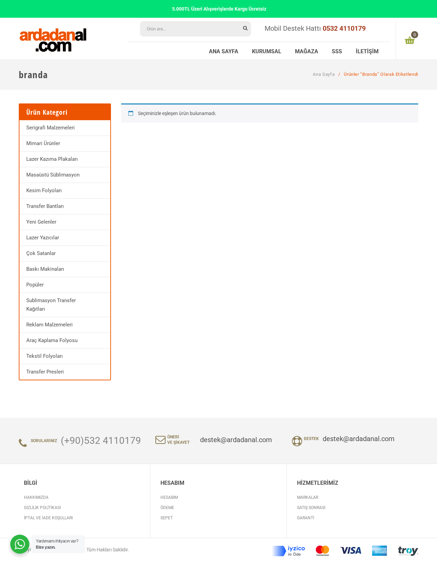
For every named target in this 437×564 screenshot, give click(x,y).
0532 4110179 (344, 28)
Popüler (35, 285)
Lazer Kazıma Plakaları (52, 159)
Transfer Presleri (45, 372)
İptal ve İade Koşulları (48, 518)
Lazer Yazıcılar (42, 238)
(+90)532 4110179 (101, 440)
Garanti (305, 518)
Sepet (166, 518)
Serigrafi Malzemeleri (50, 128)
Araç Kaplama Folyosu (51, 340)
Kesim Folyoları (44, 190)
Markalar (307, 497)
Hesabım (169, 497)
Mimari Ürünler (43, 143)
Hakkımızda (36, 497)
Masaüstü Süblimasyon (53, 175)
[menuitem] (223, 50)
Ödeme (167, 507)
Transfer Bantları (45, 206)
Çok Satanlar (41, 253)
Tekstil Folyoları (44, 356)
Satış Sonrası (311, 507)
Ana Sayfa (324, 74)
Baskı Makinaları (45, 269)
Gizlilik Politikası (42, 507)
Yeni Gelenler (41, 222)
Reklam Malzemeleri (49, 325)
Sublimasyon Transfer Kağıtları (51, 304)
